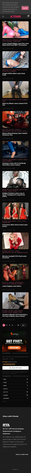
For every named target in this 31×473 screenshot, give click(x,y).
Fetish (14, 131)
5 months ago (9, 261)
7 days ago (8, 48)
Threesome (17, 41)
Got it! (25, 8)
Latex (4, 41)
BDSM (4, 189)
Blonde (15, 189)
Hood (25, 159)
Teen (4, 101)
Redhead (14, 283)
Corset (17, 129)
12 (18, 325)
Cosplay (11, 282)
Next (23, 325)
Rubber (9, 41)
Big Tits (9, 39)
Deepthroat (23, 39)
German (19, 252)
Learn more (25, 6)
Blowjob (16, 398)
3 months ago (9, 168)
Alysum (4, 48)
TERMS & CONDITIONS (21, 454)
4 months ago (9, 200)
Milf (8, 71)
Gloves (24, 69)
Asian (16, 382)
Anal (4, 39)
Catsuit (15, 39)
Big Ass (16, 388)
